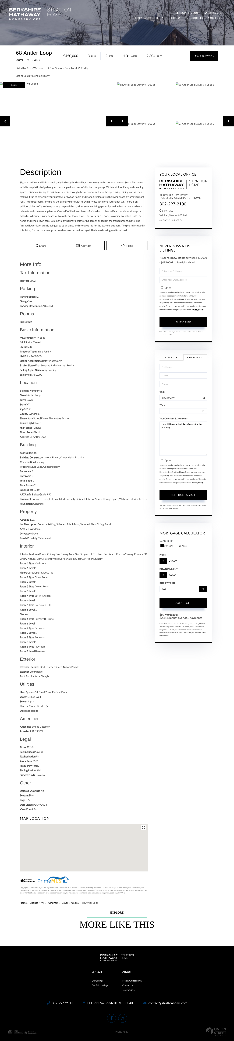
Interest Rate (168, 583)
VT (42, 902)
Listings (34, 902)
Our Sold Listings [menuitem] (100, 985)
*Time (162, 405)
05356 (75, 902)
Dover (64, 902)
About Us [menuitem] (214, 18)
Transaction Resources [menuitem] (187, 18)
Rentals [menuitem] (161, 18)
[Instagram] (122, 1018)
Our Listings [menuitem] (97, 980)
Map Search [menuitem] (143, 18)
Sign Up (195, 12)
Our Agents (177, 220)
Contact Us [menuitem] (127, 985)
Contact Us (165, 220)
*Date (162, 392)
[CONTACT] (204, 56)
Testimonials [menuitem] (128, 990)
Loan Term (167, 540)
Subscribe (183, 322)
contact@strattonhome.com (167, 1003)
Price (163, 555)
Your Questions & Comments (174, 418)
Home (23, 902)
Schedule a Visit (195, 357)
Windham (52, 902)
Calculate (183, 602)
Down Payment (169, 569)
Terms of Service (168, 508)
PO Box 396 (110, 1003)
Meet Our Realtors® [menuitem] (132, 980)
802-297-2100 (214, 12)
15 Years (183, 545)
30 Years (168, 545)
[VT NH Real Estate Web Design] (216, 1031)
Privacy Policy (197, 309)
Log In (183, 12)
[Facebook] (111, 1018)
